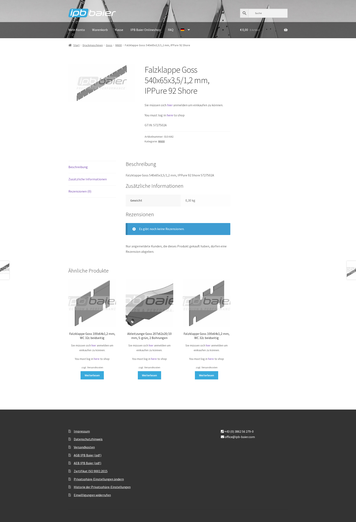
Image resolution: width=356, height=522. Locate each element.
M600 (118, 45)
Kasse (119, 30)
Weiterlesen (92, 375)
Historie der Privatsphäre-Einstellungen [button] (102, 487)
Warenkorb (100, 30)
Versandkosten (84, 447)
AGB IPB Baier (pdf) (87, 455)
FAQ (170, 30)
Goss (109, 45)
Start (76, 45)
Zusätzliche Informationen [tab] (87, 179)
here (170, 115)
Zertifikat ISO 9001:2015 (91, 471)
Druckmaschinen (93, 45)
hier (170, 105)
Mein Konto (76, 30)
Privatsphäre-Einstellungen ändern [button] (99, 479)
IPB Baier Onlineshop (145, 30)
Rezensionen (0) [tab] (79, 191)
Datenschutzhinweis (88, 439)
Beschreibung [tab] (78, 167)
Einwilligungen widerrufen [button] (92, 495)
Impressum (82, 431)
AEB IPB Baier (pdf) (87, 463)
